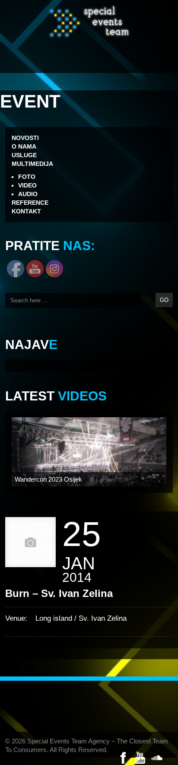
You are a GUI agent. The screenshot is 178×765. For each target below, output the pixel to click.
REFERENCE (30, 202)
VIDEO (27, 185)
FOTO (26, 176)
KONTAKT (26, 211)
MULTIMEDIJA (32, 163)
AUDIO (28, 193)
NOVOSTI (25, 137)
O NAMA (24, 146)
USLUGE (24, 155)
